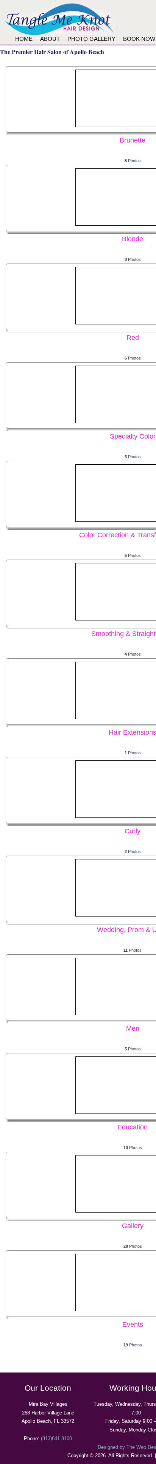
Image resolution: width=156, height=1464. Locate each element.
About (50, 39)
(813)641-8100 (56, 1438)
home (24, 39)
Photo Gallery (91, 39)
